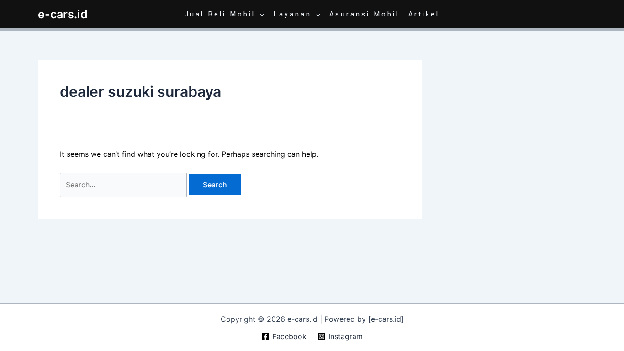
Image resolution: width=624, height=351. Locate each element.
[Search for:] (124, 184)
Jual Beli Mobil (220, 14)
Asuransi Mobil (364, 14)
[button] (259, 14)
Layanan (292, 14)
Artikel (423, 14)
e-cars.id (63, 14)
